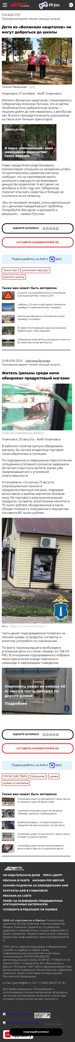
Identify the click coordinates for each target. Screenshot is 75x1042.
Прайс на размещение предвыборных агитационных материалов (33, 902)
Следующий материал (36, 1032)
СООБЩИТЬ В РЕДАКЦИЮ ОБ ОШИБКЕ (30, 909)
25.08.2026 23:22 (12, 360)
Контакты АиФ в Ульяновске (25, 890)
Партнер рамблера (53, 1024)
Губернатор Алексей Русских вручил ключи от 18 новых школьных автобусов (43, 341)
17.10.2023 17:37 (11, 15)
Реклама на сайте (17, 895)
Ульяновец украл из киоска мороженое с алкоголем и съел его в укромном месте (40, 847)
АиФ (32, 87)
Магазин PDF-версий (48, 880)
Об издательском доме (21, 875)
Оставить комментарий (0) (37, 242)
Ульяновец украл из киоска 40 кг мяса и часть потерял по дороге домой (35, 691)
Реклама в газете (16, 880)
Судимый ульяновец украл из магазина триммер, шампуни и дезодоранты (39, 812)
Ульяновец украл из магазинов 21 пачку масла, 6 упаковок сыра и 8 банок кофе (43, 800)
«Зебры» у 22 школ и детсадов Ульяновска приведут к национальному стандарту (41, 306)
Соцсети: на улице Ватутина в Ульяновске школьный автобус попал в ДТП (41, 294)
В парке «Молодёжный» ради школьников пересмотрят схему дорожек (41, 329)
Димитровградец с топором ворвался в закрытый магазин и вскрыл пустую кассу (41, 824)
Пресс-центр (52, 875)
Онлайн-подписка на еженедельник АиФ (35, 885)
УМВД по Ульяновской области (23, 432)
